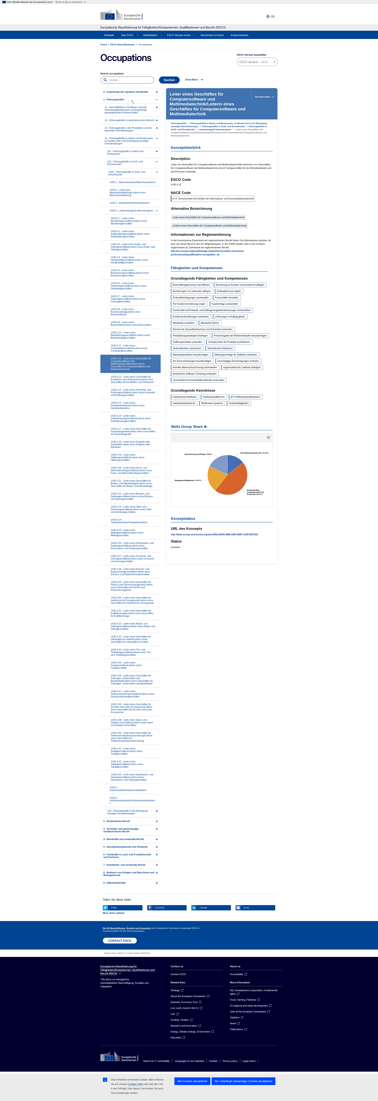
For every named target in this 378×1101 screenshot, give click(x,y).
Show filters (191, 79)
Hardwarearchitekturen (185, 397)
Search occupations (112, 73)
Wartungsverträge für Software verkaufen (236, 354)
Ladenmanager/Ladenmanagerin (215, 129)
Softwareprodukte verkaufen (187, 342)
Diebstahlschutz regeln (229, 291)
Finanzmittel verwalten (226, 297)
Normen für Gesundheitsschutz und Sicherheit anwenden (203, 329)
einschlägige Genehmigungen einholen (238, 361)
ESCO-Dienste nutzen (179, 35)
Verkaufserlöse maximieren (187, 348)
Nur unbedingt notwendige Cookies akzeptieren (243, 1081)
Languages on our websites (189, 1061)
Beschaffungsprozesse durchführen (191, 285)
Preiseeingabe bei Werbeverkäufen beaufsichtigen (240, 335)
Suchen (169, 80)
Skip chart (222, 438)
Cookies (213, 1061)
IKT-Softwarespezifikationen (245, 397)
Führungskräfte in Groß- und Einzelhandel (223, 126)
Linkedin (203, 907)
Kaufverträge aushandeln (225, 304)
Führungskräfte (178, 123)
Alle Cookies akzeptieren (192, 1081)
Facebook (159, 907)
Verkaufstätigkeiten (239, 403)
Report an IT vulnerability (156, 1061)
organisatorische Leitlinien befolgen (242, 367)
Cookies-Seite (135, 1084)
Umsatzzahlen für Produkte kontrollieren (229, 342)
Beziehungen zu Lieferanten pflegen (192, 291)
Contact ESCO (178, 974)
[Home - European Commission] (124, 15)
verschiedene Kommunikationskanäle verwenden (198, 380)
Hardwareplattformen (214, 397)
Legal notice (248, 1061)
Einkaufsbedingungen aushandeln (191, 297)
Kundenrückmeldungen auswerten (191, 316)
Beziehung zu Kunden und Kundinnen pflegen (240, 285)
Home (103, 44)
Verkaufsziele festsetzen (220, 348)
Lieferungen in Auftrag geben (230, 316)
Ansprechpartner (240, 35)
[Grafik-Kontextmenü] (268, 438)
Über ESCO (127, 35)
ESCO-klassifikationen (122, 44)
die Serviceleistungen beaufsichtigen (192, 361)
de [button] (273, 16)
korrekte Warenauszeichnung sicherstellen (195, 367)
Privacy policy (230, 1061)
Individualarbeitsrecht (184, 403)
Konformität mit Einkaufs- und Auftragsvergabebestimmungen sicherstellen (212, 310)
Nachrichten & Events (212, 35)
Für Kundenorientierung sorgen (189, 304)
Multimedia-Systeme (212, 403)
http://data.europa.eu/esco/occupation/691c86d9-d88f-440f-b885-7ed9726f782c (214, 534)
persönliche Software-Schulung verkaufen (195, 373)
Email (246, 907)
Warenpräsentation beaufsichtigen (190, 354)
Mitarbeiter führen (210, 323)
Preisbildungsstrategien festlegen (190, 335)
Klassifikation (150, 35)
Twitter (114, 907)
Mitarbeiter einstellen (184, 323)
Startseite (109, 35)
